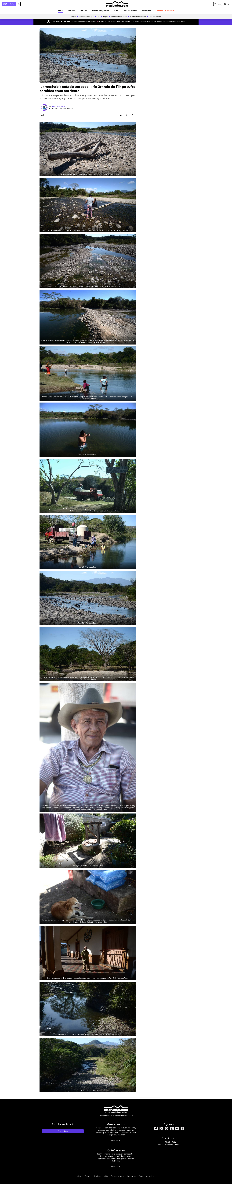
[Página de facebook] (156, 1130)
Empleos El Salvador (119, 16)
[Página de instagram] (166, 1130)
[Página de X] (161, 1130)
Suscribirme (63, 1131)
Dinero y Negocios (146, 1176)
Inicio (60, 10)
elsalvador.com (128, 21)
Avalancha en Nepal (86, 16)
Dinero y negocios (100, 10)
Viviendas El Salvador (138, 16)
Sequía (73, 16)
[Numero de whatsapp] (172, 1130)
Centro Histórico (155, 16)
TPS (98, 16)
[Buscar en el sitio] (19, 4)
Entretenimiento (130, 10)
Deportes (146, 10)
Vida (116, 10)
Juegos (105, 16)
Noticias (71, 10)
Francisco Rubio (58, 106)
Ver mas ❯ (115, 1140)
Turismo (83, 10)
